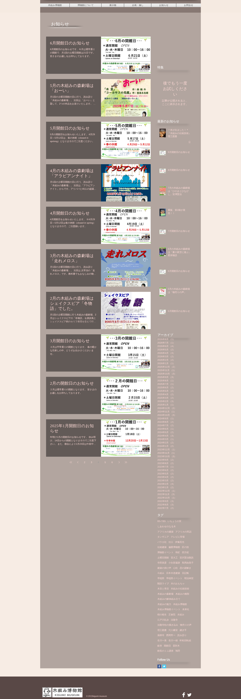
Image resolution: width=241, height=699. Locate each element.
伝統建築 (162, 547)
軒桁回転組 (185, 640)
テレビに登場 (178, 536)
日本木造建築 (173, 573)
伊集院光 (179, 542)
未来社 (185, 609)
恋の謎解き (185, 568)
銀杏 (159, 645)
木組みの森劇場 (165, 594)
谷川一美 (162, 640)
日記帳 (185, 573)
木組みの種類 (182, 594)
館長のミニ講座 (165, 650)
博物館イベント (165, 552)
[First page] (71, 462)
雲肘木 (176, 645)
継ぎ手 (183, 630)
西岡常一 (170, 635)
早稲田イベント (174, 578)
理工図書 (162, 630)
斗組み (160, 573)
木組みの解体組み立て (168, 599)
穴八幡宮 (173, 630)
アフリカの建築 (165, 531)
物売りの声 (185, 625)
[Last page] (126, 462)
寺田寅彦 (162, 562)
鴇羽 (177, 650)
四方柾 (185, 552)
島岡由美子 (187, 562)
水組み (180, 614)
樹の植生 (162, 614)
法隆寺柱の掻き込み (167, 625)
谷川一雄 (173, 640)
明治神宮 (188, 578)
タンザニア (163, 536)
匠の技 (185, 547)
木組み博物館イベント (168, 609)
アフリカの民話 (183, 531)
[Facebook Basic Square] (159, 666)
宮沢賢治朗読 (186, 557)
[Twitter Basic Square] (164, 666)
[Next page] (119, 462)
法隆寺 (174, 619)
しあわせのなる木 (166, 526)
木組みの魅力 (164, 604)
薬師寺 (160, 635)
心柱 (175, 568)
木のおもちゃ (178, 583)
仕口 (171, 542)
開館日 (167, 645)
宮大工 (174, 557)
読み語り (182, 635)
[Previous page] (78, 462)
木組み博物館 (180, 604)
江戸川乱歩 (163, 619)
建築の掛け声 (164, 568)
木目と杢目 (163, 588)
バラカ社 (162, 542)
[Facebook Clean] (183, 694)
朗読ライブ (163, 583)
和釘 (177, 552)
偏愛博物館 (174, 547)
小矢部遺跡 (174, 562)
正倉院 (172, 614)
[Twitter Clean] (189, 694)
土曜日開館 (163, 557)
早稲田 (160, 578)
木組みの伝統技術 (180, 588)
